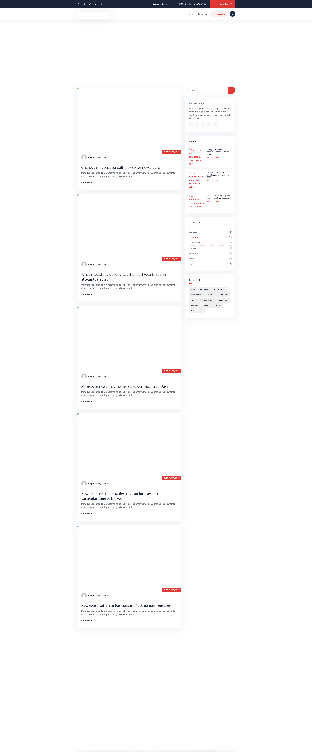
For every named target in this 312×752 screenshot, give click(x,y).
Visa (210, 264)
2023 (193, 289)
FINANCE (194, 300)
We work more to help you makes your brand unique (218, 196)
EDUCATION (223, 295)
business (204, 289)
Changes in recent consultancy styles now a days (120, 167)
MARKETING (223, 300)
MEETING (194, 305)
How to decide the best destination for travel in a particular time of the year (121, 496)
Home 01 (81, 51)
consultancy (218, 289)
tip (192, 311)
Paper (210, 259)
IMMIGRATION (208, 300)
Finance (210, 248)
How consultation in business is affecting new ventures (126, 605)
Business (210, 232)
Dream (210, 295)
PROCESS (217, 305)
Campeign (210, 237)
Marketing (210, 253)
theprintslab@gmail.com (99, 157)
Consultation (210, 243)
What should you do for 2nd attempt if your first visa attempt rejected (123, 277)
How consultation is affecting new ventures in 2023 (218, 174)
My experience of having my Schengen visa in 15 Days (124, 386)
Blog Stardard (100, 51)
